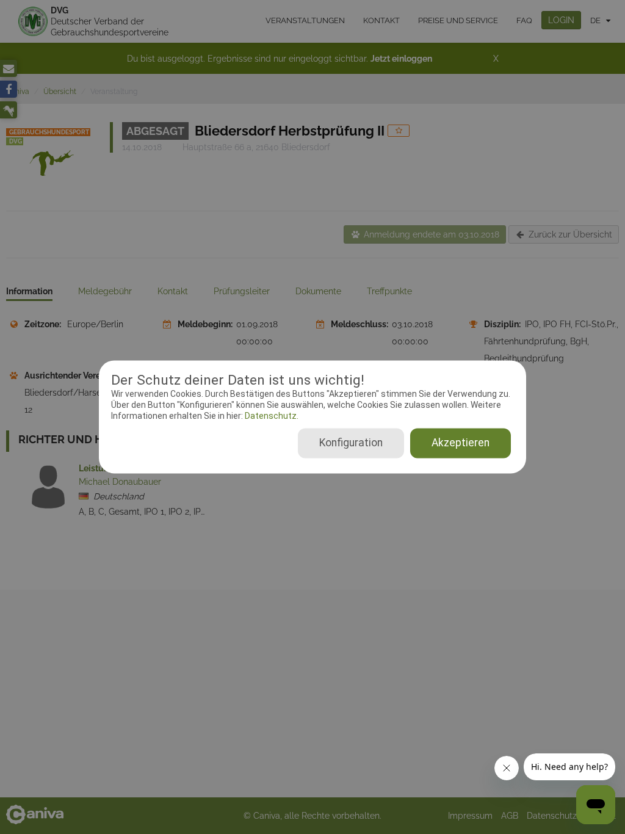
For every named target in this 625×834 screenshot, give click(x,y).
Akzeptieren (461, 443)
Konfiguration (351, 443)
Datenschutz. (270, 416)
